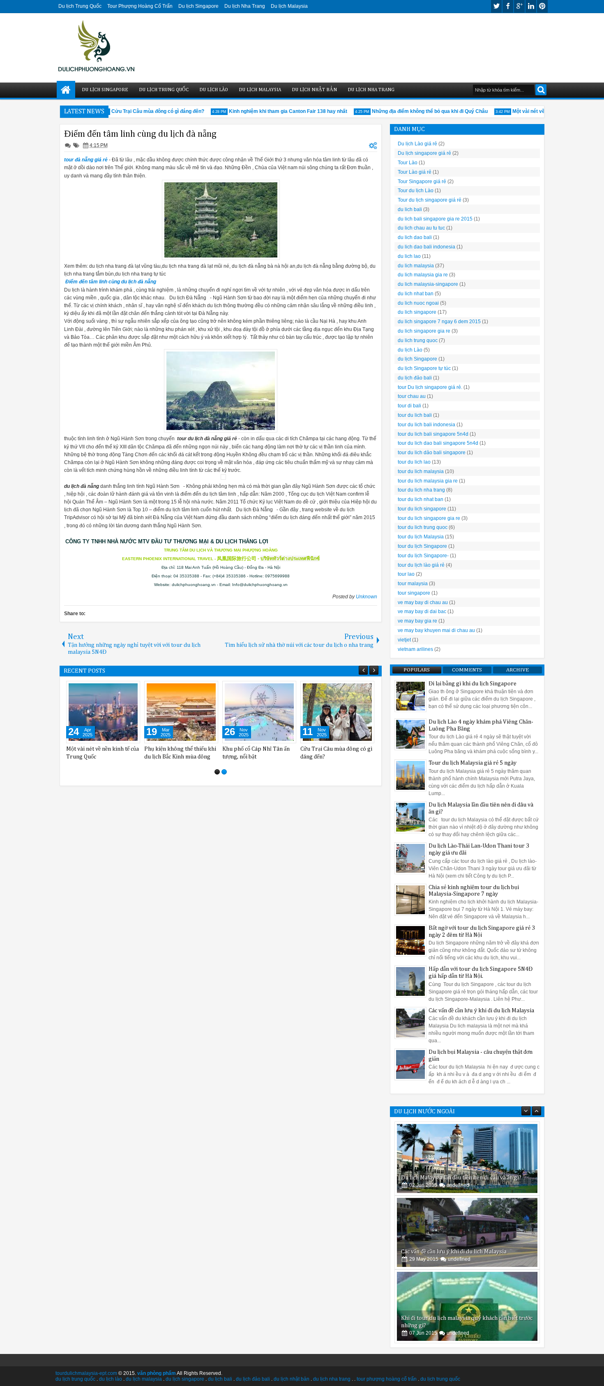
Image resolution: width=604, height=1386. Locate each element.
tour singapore (414, 593)
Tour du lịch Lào (415, 190)
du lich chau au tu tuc (421, 228)
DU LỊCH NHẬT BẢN (314, 89)
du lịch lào (110, 1379)
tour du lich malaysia (421, 471)
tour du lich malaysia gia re (428, 481)
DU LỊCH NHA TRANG (371, 89)
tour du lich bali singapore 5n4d (433, 434)
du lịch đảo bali (415, 378)
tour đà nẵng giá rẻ (86, 160)
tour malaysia (413, 583)
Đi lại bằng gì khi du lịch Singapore (472, 684)
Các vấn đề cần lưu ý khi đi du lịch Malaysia (481, 1011)
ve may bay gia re (417, 621)
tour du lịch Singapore (422, 546)
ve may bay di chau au (423, 602)
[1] (217, 772)
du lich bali (410, 209)
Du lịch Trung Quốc (79, 6)
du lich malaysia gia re (423, 275)
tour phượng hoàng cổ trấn (387, 1379)
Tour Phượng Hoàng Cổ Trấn (140, 6)
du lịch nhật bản (291, 1379)
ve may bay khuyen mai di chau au (436, 630)
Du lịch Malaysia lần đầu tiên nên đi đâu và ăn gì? (461, 1178)
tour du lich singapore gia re (429, 518)
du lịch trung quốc (75, 1379)
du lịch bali (220, 1379)
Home (66, 90)
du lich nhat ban (415, 294)
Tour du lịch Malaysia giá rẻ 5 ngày (472, 763)
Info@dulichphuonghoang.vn (260, 584)
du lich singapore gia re (424, 331)
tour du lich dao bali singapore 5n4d (438, 443)
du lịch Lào (410, 350)
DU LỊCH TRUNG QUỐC (164, 89)
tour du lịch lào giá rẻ (421, 565)
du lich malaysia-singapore (428, 284)
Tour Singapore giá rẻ (422, 181)
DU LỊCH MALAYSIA (260, 89)
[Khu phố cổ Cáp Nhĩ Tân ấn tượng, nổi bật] (259, 712)
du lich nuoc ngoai (418, 303)
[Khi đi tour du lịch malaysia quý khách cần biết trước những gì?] (467, 1306)
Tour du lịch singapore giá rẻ (429, 200)
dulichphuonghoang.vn (194, 584)
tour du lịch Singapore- (423, 556)
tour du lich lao (414, 462)
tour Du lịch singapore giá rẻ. (430, 387)
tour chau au (412, 396)
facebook (508, 6)
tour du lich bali (415, 415)
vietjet (404, 640)
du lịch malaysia (144, 1379)
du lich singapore (417, 312)
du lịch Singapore (417, 359)
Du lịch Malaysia (289, 6)
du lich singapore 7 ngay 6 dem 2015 (439, 321)
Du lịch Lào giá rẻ (417, 144)
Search (540, 89)
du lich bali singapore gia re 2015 (435, 219)
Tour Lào (407, 162)
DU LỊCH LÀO (213, 89)
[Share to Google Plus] (131, 689)
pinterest (542, 6)
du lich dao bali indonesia (426, 247)
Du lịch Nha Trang (244, 6)
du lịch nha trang (331, 1379)
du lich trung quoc (418, 340)
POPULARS (416, 670)
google (519, 6)
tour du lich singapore (422, 509)
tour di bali (409, 406)
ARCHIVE (517, 670)
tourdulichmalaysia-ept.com (86, 1373)
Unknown (366, 597)
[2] (224, 772)
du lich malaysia (416, 266)
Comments (467, 670)
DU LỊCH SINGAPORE (105, 89)
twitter (496, 6)
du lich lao (409, 256)
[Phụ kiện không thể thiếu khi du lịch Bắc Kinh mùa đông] (181, 712)
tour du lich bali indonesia (426, 425)
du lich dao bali (415, 237)
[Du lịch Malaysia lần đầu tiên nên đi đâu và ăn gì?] (467, 1158)
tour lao (406, 574)
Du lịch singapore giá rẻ (424, 153)
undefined (458, 1185)
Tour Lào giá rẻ (414, 172)
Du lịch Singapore (198, 6)
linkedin (531, 6)
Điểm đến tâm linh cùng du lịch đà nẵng (140, 134)
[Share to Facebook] (113, 689)
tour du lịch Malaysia (421, 537)
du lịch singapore (185, 1379)
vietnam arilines (415, 649)
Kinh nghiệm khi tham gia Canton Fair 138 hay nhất (276, 111)
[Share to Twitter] (122, 689)
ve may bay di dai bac (422, 611)
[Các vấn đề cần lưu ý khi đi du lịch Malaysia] (467, 1232)
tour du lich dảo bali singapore (432, 452)
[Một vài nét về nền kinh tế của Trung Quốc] (103, 712)
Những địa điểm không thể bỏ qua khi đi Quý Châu (418, 111)
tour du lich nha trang (421, 490)
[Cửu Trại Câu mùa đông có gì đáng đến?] (337, 712)
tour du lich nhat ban (420, 499)
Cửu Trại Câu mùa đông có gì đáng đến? (145, 111)
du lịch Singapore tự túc (424, 368)
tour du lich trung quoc (422, 527)
